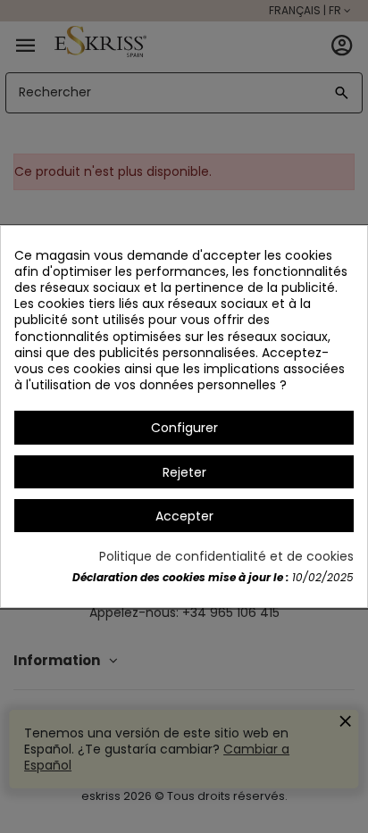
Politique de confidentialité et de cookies (226, 556)
